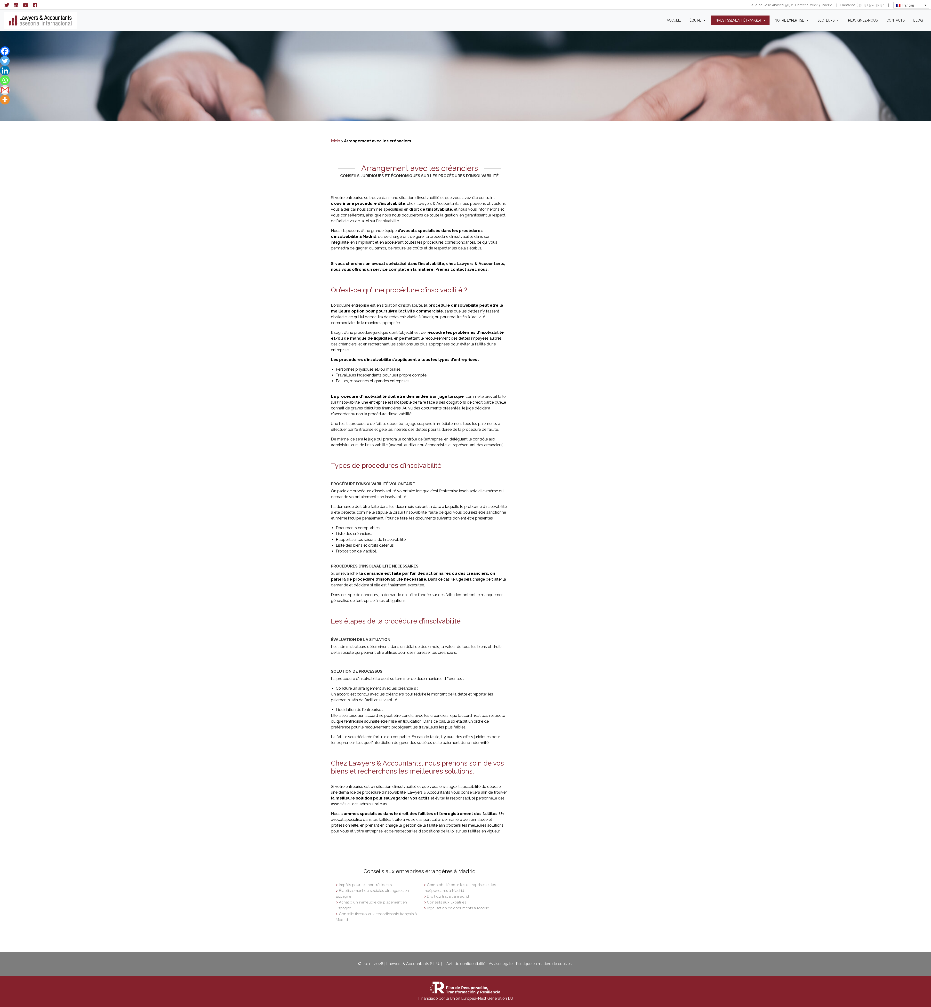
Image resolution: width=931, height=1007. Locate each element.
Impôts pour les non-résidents (365, 885)
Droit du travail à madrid (448, 896)
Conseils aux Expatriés (446, 902)
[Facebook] (5, 51)
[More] (5, 99)
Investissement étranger (738, 20)
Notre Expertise (789, 20)
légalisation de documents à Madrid (458, 908)
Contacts (895, 20)
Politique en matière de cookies (544, 963)
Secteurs (826, 20)
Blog (918, 20)
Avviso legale (501, 963)
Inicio (335, 141)
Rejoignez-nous (863, 20)
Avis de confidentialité (465, 963)
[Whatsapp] (5, 80)
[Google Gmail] (5, 90)
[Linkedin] (5, 70)
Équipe (695, 20)
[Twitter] (5, 61)
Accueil (674, 20)
